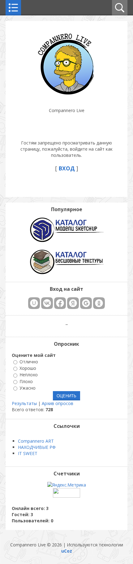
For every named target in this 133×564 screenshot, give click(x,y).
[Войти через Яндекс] (73, 303)
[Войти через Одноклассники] (99, 303)
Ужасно (27, 388)
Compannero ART (36, 441)
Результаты (24, 403)
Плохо (26, 381)
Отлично (28, 362)
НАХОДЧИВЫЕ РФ (37, 447)
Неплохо (28, 375)
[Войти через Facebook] (60, 303)
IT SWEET (27, 453)
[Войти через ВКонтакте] (47, 303)
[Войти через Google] (86, 303)
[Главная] (66, 95)
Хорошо (27, 368)
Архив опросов (57, 403)
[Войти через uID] (34, 303)
